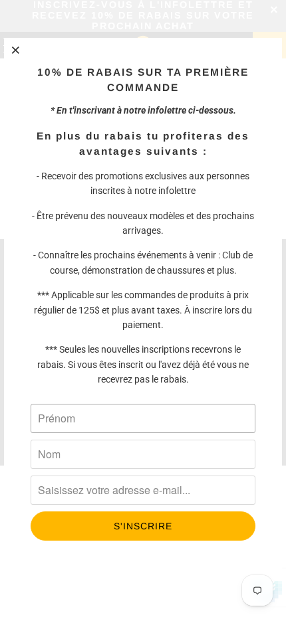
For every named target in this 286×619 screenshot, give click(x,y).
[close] (16, 50)
